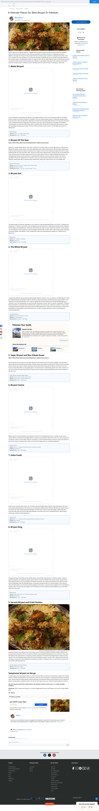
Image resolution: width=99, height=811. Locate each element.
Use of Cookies (54, 788)
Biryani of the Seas (18, 167)
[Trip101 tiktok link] (88, 768)
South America (11, 770)
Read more (26, 337)
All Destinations (12, 766)
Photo (43, 650)
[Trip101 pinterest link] (83, 32)
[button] (96, 798)
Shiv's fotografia (58, 650)
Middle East (11, 778)
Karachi (31, 768)
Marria (18, 715)
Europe (10, 772)
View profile (60, 721)
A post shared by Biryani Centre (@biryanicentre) (30, 431)
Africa (9, 776)
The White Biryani (18, 317)
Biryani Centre (17, 448)
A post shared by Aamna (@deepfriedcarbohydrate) (31, 293)
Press (52, 790)
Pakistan (26, 8)
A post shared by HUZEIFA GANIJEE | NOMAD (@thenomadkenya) (30, 573)
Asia (9, 774)
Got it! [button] (94, 1)
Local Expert (28, 729)
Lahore (31, 770)
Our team (53, 768)
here (54, 684)
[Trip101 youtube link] (84, 768)
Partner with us (54, 774)
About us (53, 766)
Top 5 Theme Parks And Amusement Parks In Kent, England (79, 95)
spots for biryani (19, 8)
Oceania (10, 780)
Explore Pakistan (49, 803)
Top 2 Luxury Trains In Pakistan (80, 68)
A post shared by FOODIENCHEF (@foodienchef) (30, 501)
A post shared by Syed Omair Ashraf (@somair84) (30, 112)
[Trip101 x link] (80, 32)
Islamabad (31, 766)
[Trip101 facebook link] (78, 32)
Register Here (14, 731)
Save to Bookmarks (82, 22)
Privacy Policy (30, 708)
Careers (53, 778)
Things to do (11, 8)
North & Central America (14, 768)
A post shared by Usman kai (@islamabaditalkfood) (24, 219)
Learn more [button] (48, 1)
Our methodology (55, 770)
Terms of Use (54, 784)
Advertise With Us (55, 780)
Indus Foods (17, 520)
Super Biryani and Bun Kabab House (22, 378)
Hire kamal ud (63, 340)
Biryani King (17, 595)
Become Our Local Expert (57, 782)
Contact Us (53, 776)
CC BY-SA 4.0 (67, 650)
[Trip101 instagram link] (81, 32)
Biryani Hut (16, 240)
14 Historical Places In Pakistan (80, 73)
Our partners (54, 772)
